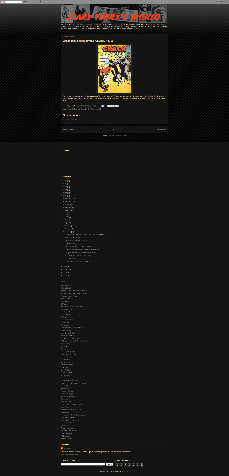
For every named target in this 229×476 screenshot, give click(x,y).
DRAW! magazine (67, 320)
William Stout (65, 436)
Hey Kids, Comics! (67, 336)
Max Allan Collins (67, 365)
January (68, 232)
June (67, 217)
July (67, 214)
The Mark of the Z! (71, 259)
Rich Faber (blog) (67, 394)
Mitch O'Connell (66, 373)
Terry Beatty (67, 448)
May (67, 220)
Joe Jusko (64, 346)
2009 (65, 269)
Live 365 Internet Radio (69, 354)
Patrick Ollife (65, 386)
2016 (65, 181)
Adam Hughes (66, 285)
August (68, 211)
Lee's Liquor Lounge (68, 351)
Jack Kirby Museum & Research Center (74, 341)
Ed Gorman (65, 322)
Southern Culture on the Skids (71, 410)
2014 (65, 187)
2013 (65, 190)
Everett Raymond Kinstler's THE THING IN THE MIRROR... (85, 234)
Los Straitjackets (67, 357)
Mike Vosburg (65, 370)
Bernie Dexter (65, 299)
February (68, 229)
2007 (65, 275)
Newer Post (68, 130)
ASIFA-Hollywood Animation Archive (73, 293)
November (69, 201)
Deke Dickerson (66, 314)
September (69, 208)
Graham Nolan (66, 330)
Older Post (161, 130)
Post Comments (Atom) (119, 136)
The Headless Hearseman (70, 420)
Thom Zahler (65, 425)
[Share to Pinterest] (117, 106)
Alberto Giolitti (66, 288)
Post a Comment (72, 119)
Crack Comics (85, 109)
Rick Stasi (64, 399)
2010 (65, 266)
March (67, 226)
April (67, 223)
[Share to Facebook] (115, 106)
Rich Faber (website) (68, 396)
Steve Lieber (65, 412)
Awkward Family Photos (69, 296)
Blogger (126, 471)
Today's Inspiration (67, 428)
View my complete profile (69, 454)
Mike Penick (65, 367)
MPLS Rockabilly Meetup (69, 381)
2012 (65, 193)
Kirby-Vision (65, 349)
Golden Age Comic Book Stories (72, 328)
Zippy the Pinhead (67, 439)
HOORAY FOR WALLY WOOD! (72, 338)
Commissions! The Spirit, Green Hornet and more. (82, 250)
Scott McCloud (66, 402)
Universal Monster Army (69, 431)
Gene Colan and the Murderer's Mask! (78, 247)
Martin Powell (65, 362)
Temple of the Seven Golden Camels (73, 415)
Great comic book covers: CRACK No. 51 (88, 40)
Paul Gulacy (65, 388)
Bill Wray (64, 304)
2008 (65, 272)
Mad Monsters (66, 359)
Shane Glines (65, 407)
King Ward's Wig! (70, 244)
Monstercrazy (65, 375)
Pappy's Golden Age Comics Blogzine (74, 383)
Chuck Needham (66, 312)
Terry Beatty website (68, 417)
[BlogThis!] (110, 106)
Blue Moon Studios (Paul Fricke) (72, 307)
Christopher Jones (67, 309)
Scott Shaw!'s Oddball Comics (71, 404)
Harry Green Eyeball (68, 333)
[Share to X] (113, 106)
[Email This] (108, 106)
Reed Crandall (96, 109)
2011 (65, 196)
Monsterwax (65, 378)
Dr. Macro (64, 317)
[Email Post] (102, 106)
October (68, 205)
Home (115, 130)
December (69, 198)
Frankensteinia (66, 325)
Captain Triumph (74, 109)
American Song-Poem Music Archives (74, 291)
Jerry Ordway (65, 343)
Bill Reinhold (65, 301)
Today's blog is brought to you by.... (77, 241)
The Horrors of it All (67, 423)
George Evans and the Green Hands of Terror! (80, 253)
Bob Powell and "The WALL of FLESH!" (78, 256)
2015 (65, 184)
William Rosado (66, 433)
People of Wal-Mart (67, 391)
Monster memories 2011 (73, 237)
